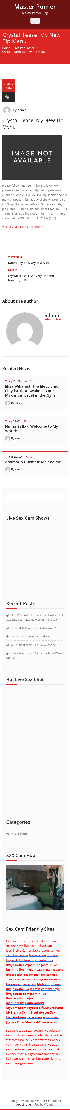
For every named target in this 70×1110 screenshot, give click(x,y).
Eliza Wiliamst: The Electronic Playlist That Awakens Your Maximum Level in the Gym (31, 391)
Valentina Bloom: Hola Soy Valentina (33, 645)
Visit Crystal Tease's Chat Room (22, 227)
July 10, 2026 (15, 381)
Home (6, 48)
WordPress (42, 1101)
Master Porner (24, 48)
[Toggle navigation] (35, 21)
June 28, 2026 (16, 456)
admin (22, 110)
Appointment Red (27, 1104)
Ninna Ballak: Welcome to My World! (31, 428)
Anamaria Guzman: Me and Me (33, 461)
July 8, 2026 (14, 421)
